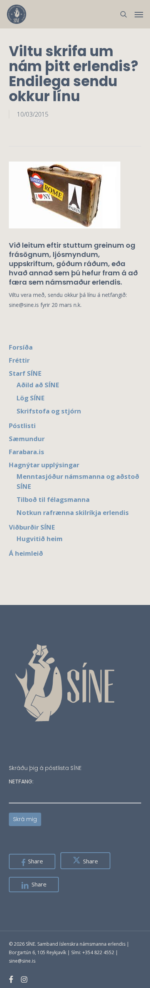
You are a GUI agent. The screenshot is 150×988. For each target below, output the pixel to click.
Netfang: (21, 781)
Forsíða (21, 347)
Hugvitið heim (40, 538)
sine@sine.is (22, 961)
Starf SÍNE (25, 373)
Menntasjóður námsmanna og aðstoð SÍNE (78, 481)
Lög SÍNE (31, 397)
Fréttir (19, 360)
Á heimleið (26, 553)
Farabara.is (26, 451)
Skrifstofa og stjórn (49, 411)
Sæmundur (27, 438)
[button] (139, 14)
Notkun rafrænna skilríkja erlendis (73, 512)
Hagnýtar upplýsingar (44, 464)
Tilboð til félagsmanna (53, 499)
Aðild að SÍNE (38, 384)
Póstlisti (22, 425)
